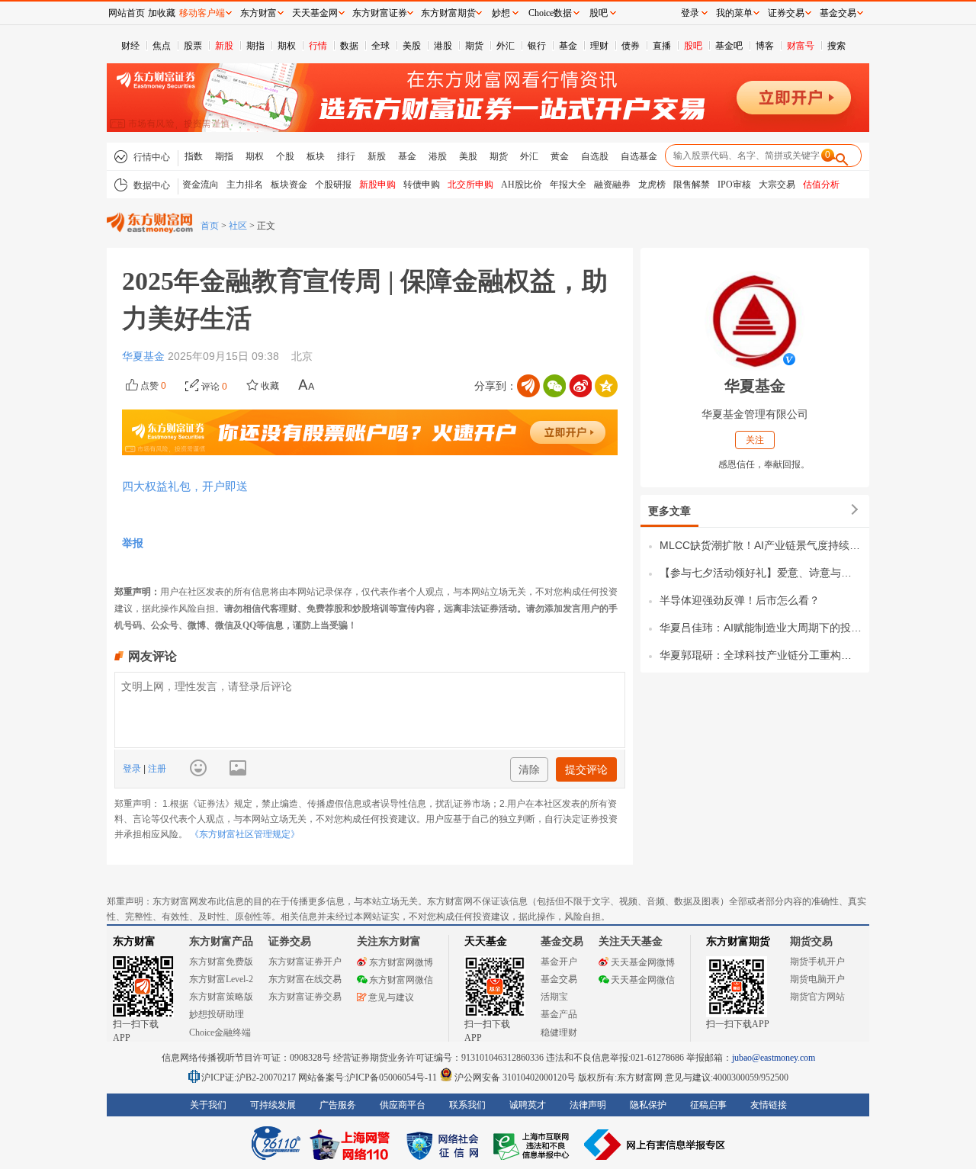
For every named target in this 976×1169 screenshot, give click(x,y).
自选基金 (639, 156)
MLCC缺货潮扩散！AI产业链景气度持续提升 (761, 545)
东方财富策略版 (221, 996)
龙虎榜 (652, 184)
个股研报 (333, 184)
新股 (224, 45)
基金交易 (559, 979)
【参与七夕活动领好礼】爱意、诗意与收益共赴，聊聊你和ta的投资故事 (761, 573)
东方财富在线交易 (305, 979)
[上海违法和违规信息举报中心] (534, 1144)
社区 (238, 225)
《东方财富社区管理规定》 (245, 834)
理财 (599, 45)
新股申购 (377, 184)
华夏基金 (145, 356)
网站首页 (126, 13)
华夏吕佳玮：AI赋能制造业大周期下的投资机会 (761, 627)
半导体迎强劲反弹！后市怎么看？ (740, 600)
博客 (765, 45)
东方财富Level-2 (221, 979)
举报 (132, 543)
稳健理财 (559, 1032)
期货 (474, 45)
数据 (349, 45)
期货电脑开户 (817, 979)
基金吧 (729, 45)
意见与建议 (391, 997)
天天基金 (485, 941)
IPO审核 (734, 184)
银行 (537, 45)
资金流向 (200, 184)
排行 (346, 156)
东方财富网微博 (401, 962)
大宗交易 (777, 184)
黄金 (560, 156)
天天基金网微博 (643, 962)
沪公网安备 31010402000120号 (515, 1077)
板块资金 (289, 184)
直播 (662, 45)
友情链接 (768, 1105)
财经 (130, 45)
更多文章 (669, 511)
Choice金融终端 (220, 1032)
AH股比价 (521, 184)
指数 (194, 156)
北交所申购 (470, 184)
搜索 (836, 45)
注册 (156, 768)
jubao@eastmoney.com (773, 1057)
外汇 (505, 45)
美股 (412, 45)
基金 (568, 45)
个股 (285, 156)
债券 (630, 45)
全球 (380, 45)
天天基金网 (315, 13)
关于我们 (208, 1105)
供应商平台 (402, 1105)
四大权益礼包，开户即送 (185, 486)
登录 (133, 768)
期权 (287, 45)
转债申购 (421, 184)
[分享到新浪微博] (580, 385)
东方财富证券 (379, 13)
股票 (193, 45)
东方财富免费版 (221, 961)
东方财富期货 (738, 941)
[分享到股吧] (528, 385)
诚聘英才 (527, 1105)
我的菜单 (734, 13)
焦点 (161, 45)
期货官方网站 (817, 996)
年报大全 (568, 184)
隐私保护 (648, 1105)
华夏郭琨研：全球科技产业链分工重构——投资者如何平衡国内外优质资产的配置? (761, 655)
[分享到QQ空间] (606, 385)
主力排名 (244, 184)
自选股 (594, 156)
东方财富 (134, 941)
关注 (755, 440)
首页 (210, 225)
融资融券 (612, 184)
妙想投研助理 (216, 1014)
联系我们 (467, 1105)
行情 (318, 45)
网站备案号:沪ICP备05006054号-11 (368, 1077)
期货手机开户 (817, 961)
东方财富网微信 (401, 980)
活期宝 (554, 996)
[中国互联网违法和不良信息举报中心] (655, 1144)
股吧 (693, 45)
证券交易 (786, 13)
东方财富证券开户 (305, 961)
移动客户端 (202, 13)
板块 (316, 156)
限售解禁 (691, 184)
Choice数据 (550, 13)
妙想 (501, 13)
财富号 (800, 45)
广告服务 (337, 1105)
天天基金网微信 (643, 980)
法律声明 (588, 1105)
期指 (255, 45)
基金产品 (559, 1014)
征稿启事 (708, 1105)
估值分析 (821, 184)
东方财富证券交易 (305, 996)
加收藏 (161, 13)
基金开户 (559, 961)
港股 (443, 45)
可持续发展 (273, 1105)
